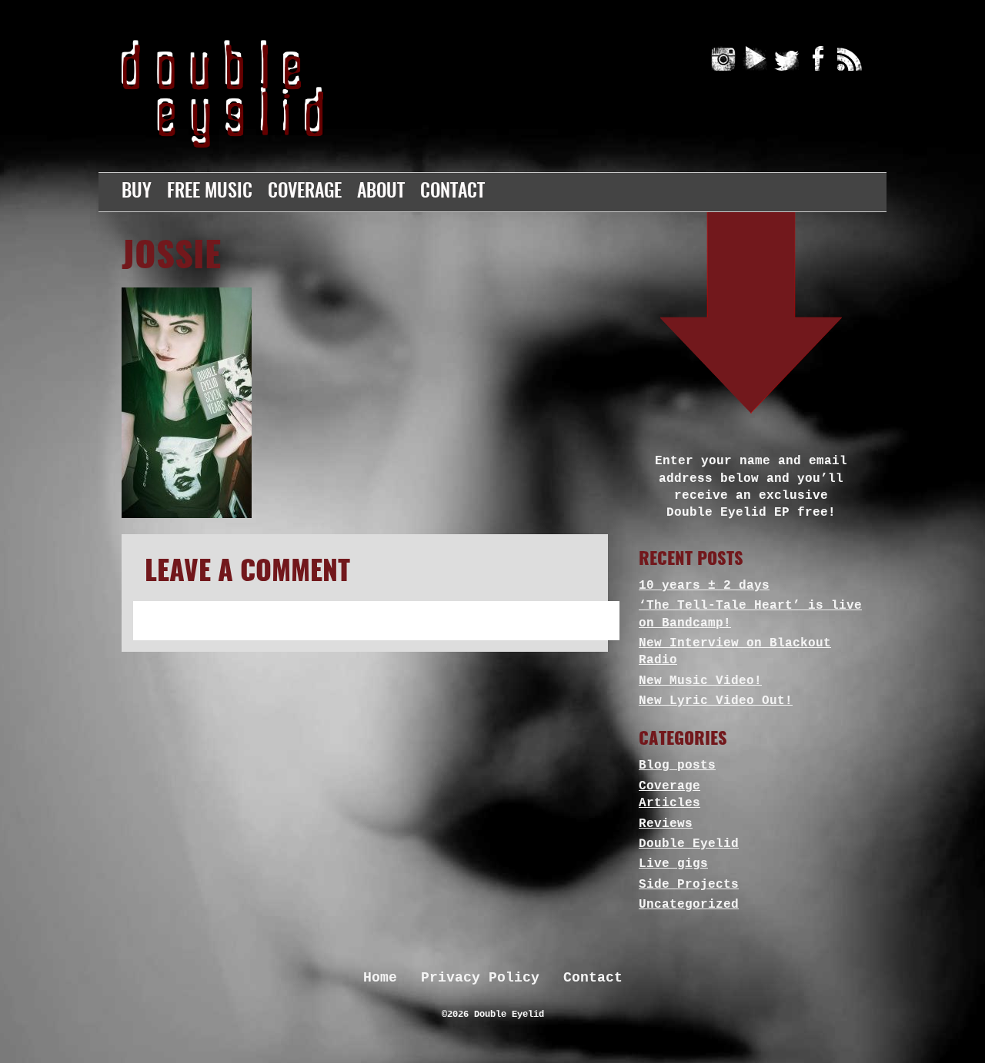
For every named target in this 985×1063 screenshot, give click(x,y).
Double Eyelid (689, 844)
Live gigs (673, 864)
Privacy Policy (480, 977)
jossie (171, 257)
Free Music (209, 192)
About (381, 192)
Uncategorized (689, 905)
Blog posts (677, 765)
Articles (669, 803)
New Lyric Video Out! (716, 701)
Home (380, 977)
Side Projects (689, 885)
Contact (452, 192)
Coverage (305, 192)
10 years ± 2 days (704, 586)
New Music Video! (700, 681)
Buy (137, 192)
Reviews (666, 824)
